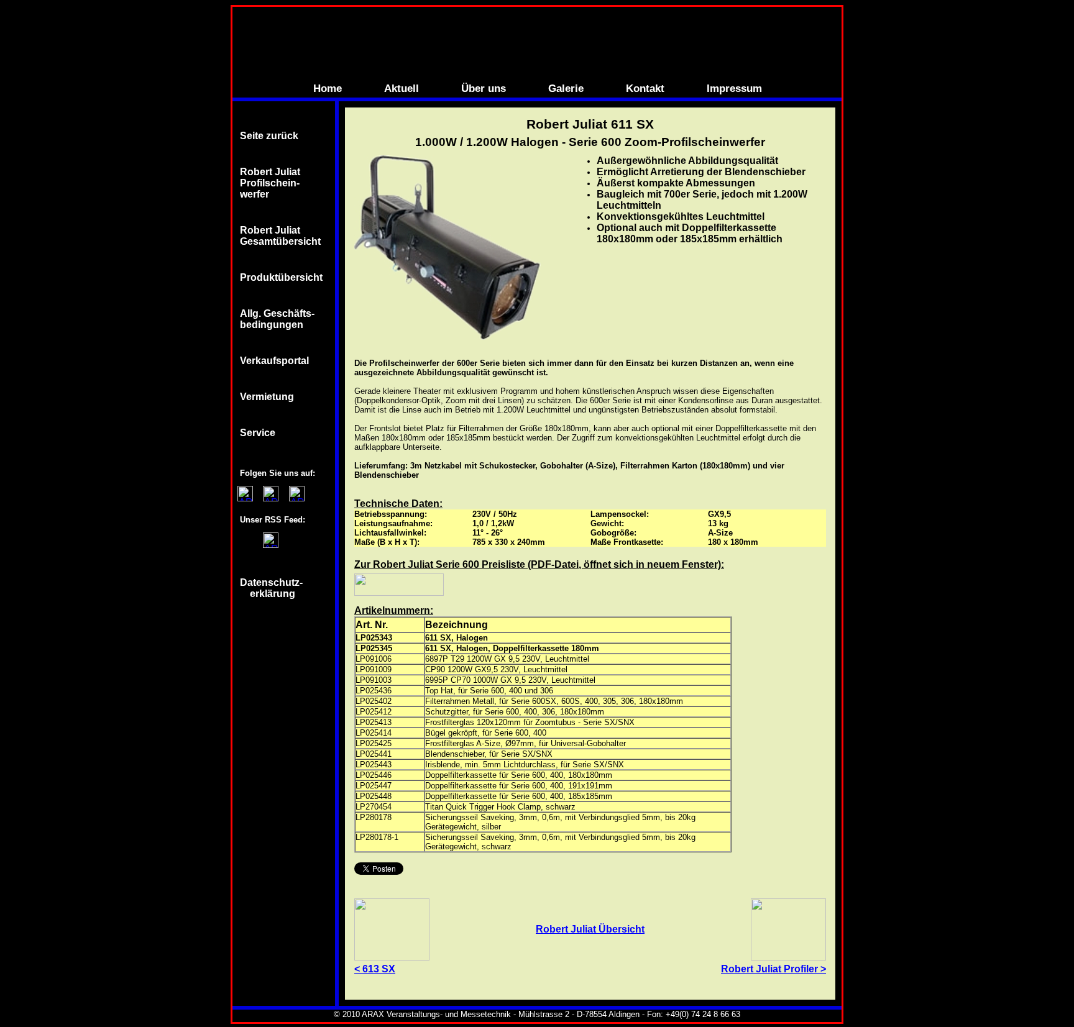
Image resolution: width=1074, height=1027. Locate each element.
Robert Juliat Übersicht (590, 929)
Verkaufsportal (274, 360)
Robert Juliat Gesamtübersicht (280, 236)
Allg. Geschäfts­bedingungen (277, 319)
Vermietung (267, 396)
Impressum (734, 88)
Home (327, 88)
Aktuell (401, 88)
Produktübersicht (281, 277)
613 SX (378, 969)
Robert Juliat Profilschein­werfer (270, 183)
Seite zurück (269, 135)
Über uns (483, 88)
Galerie (566, 88)
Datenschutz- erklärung (272, 588)
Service (257, 432)
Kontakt (645, 88)
